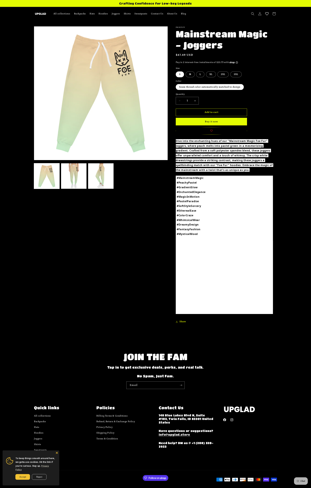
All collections (42, 415)
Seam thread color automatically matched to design (209, 87)
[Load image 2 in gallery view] (73, 176)
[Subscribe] (180, 385)
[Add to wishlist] (211, 131)
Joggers (38, 438)
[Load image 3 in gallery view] (101, 176)
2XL (223, 74)
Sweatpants (40, 450)
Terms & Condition (107, 438)
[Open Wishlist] (267, 13)
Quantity (180, 94)
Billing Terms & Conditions (112, 415)
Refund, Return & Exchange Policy (115, 421)
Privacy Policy (104, 427)
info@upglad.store (174, 434)
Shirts (37, 444)
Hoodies (38, 433)
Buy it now (211, 121)
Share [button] (182, 321)
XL (211, 74)
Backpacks (40, 421)
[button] (252, 13)
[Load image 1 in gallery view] (46, 176)
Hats (36, 427)
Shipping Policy (105, 433)
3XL (236, 74)
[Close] (56, 452)
